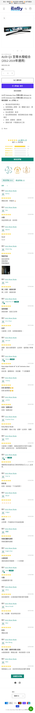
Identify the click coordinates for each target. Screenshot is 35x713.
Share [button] (5, 128)
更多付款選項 (17, 90)
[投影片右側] (22, 51)
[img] (18, 140)
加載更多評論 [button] (17, 676)
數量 (3, 69)
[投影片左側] (13, 51)
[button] (4, 8)
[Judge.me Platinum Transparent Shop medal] (8, 170)
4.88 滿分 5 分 (22, 140)
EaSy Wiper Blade (11, 191)
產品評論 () (20, 180)
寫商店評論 (17, 159)
